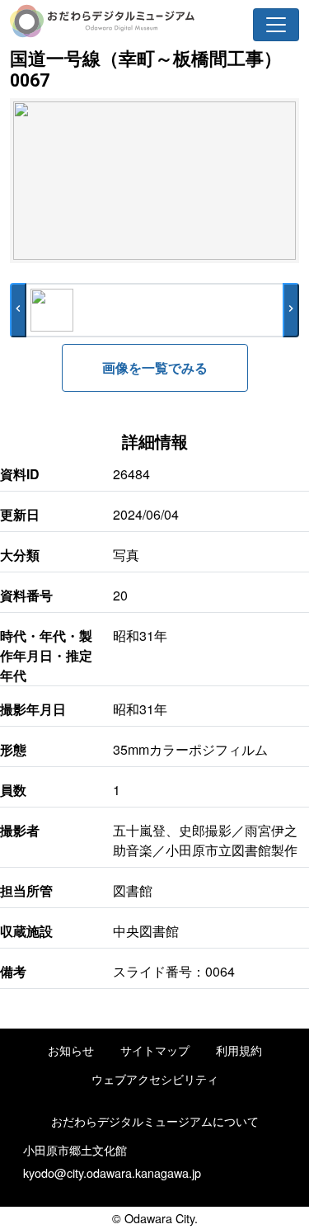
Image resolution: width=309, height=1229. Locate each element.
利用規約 (239, 1049)
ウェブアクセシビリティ (154, 1078)
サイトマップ (155, 1049)
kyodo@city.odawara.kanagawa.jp (112, 1172)
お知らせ (71, 1049)
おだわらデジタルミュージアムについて (155, 1120)
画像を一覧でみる (155, 367)
